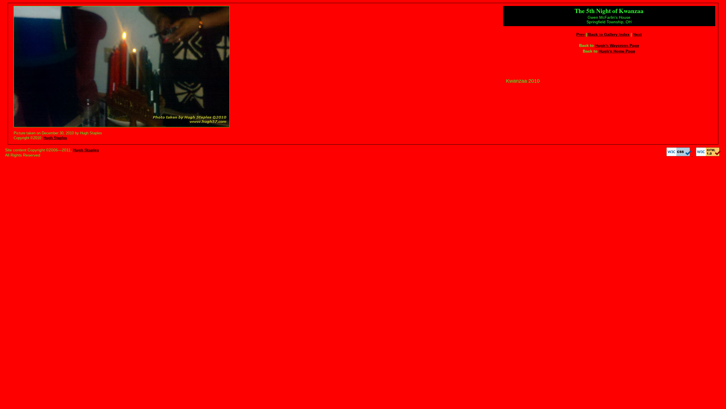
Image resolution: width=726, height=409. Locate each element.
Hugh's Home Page (617, 51)
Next (637, 34)
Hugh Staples (55, 138)
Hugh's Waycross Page (617, 45)
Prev (580, 34)
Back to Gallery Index (609, 34)
